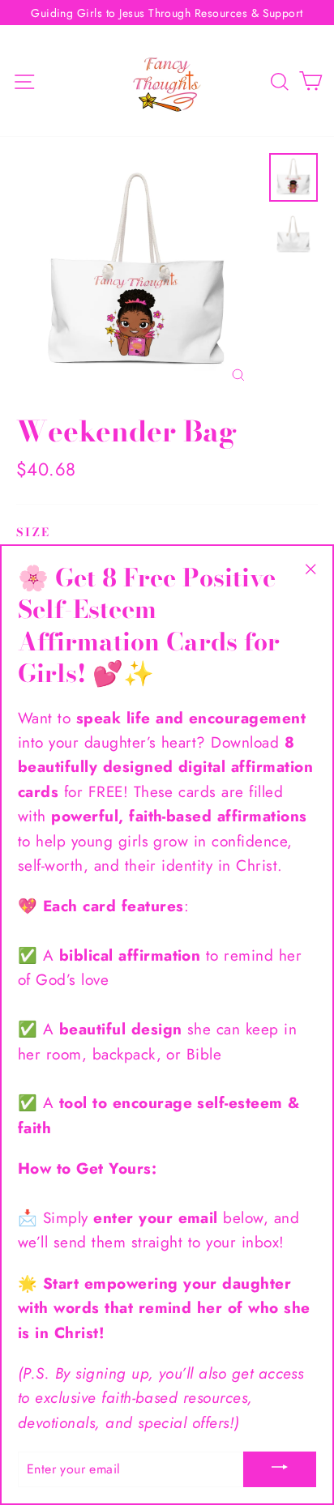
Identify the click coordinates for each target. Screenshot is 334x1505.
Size (33, 532)
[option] (138, 275)
